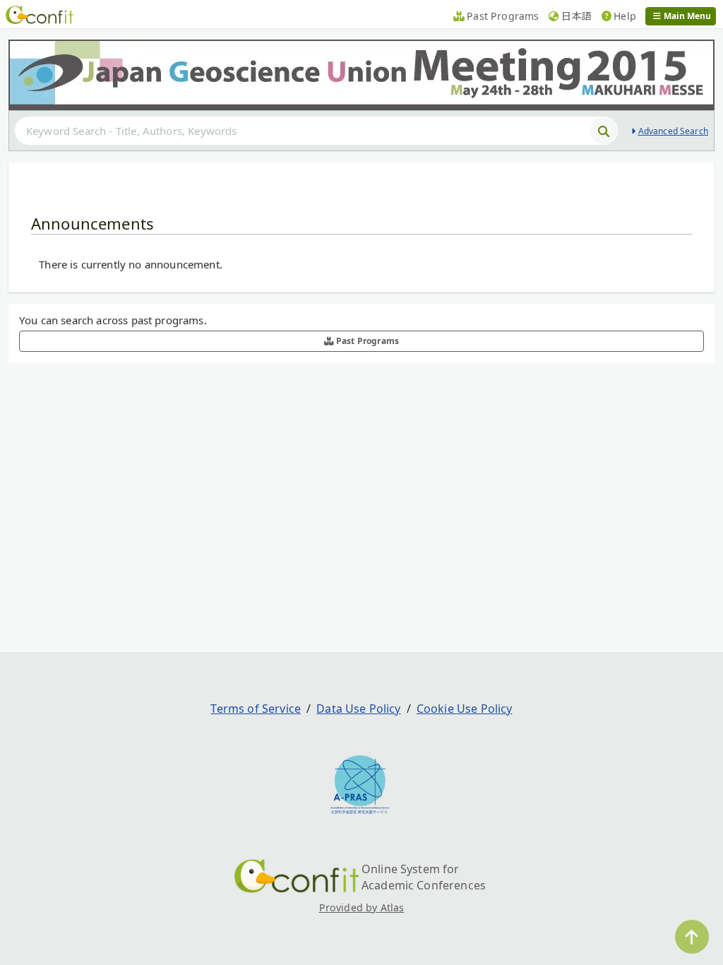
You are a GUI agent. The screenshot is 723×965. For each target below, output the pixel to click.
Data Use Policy (358, 708)
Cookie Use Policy (465, 708)
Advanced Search (673, 131)
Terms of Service (255, 708)
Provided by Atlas (362, 907)
